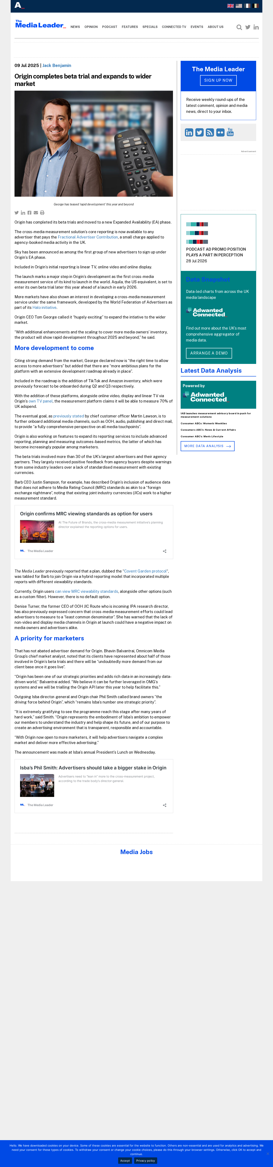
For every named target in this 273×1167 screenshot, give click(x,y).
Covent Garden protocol (145, 571)
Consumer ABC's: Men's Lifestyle (202, 436)
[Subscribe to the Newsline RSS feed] (210, 132)
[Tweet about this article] (17, 213)
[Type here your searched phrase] (239, 27)
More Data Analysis (204, 446)
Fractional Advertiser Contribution (88, 237)
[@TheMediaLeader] (248, 27)
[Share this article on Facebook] (29, 213)
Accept (125, 1160)
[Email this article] (36, 213)
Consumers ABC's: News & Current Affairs (208, 429)
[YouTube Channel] (230, 132)
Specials (150, 27)
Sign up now (218, 80)
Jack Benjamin (56, 65)
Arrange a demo (209, 353)
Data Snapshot (208, 279)
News (75, 27)
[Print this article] (42, 213)
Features (130, 27)
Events (197, 27)
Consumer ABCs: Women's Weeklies (204, 423)
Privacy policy (145, 1160)
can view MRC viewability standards (86, 591)
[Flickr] (221, 132)
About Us (216, 27)
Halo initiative (44, 307)
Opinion (91, 27)
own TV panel (41, 401)
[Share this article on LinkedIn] (23, 213)
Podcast (109, 27)
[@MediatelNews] (200, 132)
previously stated (68, 416)
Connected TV (174, 27)
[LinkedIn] (256, 27)
